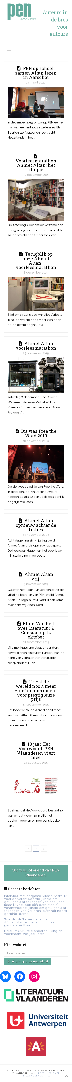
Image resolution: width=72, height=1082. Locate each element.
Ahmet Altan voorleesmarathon (36, 346)
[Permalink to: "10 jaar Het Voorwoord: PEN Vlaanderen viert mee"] (36, 786)
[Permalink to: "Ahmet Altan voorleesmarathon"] (36, 375)
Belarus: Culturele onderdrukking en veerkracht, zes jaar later (33, 932)
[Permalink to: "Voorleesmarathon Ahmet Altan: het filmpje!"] (36, 200)
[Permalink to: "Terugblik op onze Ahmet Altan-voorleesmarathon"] (36, 294)
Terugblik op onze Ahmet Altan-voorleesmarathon (36, 260)
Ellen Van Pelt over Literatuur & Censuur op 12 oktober (36, 630)
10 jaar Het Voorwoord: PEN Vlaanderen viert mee (36, 750)
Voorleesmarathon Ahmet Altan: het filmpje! (36, 165)
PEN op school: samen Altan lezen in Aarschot (36, 72)
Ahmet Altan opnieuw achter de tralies (36, 525)
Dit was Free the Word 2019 (38, 433)
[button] (37, 50)
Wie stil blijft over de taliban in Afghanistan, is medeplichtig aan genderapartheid (30, 922)
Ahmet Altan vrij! (38, 576)
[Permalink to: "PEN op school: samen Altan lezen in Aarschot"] (36, 102)
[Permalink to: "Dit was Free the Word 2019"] (36, 464)
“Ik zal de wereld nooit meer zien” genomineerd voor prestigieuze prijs (36, 690)
